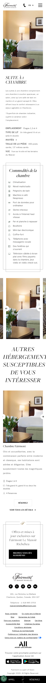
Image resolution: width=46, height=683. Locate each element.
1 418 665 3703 (28, 602)
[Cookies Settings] (4, 678)
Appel (11, 679)
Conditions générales (22, 627)
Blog (12, 617)
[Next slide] (39, 308)
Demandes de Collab (27, 617)
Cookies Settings (23, 638)
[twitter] (17, 586)
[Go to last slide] (6, 308)
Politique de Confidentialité (23, 631)
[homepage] (11, 5)
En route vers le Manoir (31, 614)
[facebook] (11, 586)
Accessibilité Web (13, 624)
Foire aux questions (12, 620)
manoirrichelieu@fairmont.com (23, 605)
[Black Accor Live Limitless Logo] (23, 644)
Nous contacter (11, 614)
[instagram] (23, 586)
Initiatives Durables (32, 624)
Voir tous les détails (22, 510)
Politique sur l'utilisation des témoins (23, 634)
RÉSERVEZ (23, 503)
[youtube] (29, 586)
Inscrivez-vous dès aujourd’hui (22, 554)
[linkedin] (35, 586)
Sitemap (27, 620)
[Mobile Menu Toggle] (40, 5)
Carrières (38, 620)
